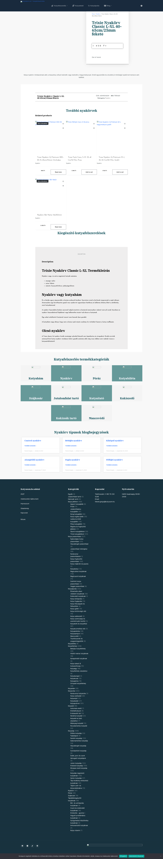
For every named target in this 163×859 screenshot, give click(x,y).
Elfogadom (123, 856)
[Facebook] (22, 846)
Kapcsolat (24, 513)
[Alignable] (32, 846)
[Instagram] (27, 846)
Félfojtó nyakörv (114, 459)
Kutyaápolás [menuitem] (94, 6)
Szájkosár (36, 398)
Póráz (97, 378)
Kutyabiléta (127, 378)
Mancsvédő (97, 418)
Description (81, 254)
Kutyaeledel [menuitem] (79, 6)
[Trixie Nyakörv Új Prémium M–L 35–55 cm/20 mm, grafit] (112, 137)
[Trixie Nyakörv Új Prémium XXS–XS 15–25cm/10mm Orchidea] (50, 137)
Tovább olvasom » (30, 445)
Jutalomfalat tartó (66, 398)
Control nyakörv (32, 440)
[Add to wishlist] (63, 123)
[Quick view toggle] (63, 128)
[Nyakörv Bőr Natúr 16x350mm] (50, 194)
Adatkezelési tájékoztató (29, 499)
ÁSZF (22, 494)
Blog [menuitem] (108, 6)
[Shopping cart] (141, 6)
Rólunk (23, 519)
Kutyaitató (96, 398)
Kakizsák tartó (66, 418)
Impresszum (25, 504)
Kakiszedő (127, 398)
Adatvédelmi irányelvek (136, 856)
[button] (77, 97)
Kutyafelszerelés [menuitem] (60, 6)
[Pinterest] (37, 846)
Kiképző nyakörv (115, 440)
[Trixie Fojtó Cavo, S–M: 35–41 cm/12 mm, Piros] (81, 137)
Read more (58, 172)
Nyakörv (98, 14)
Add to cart (89, 172)
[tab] (81, 254)
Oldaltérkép (25, 508)
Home (93, 14)
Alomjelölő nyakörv (34, 459)
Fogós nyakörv (72, 459)
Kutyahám (36, 378)
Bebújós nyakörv (73, 440)
